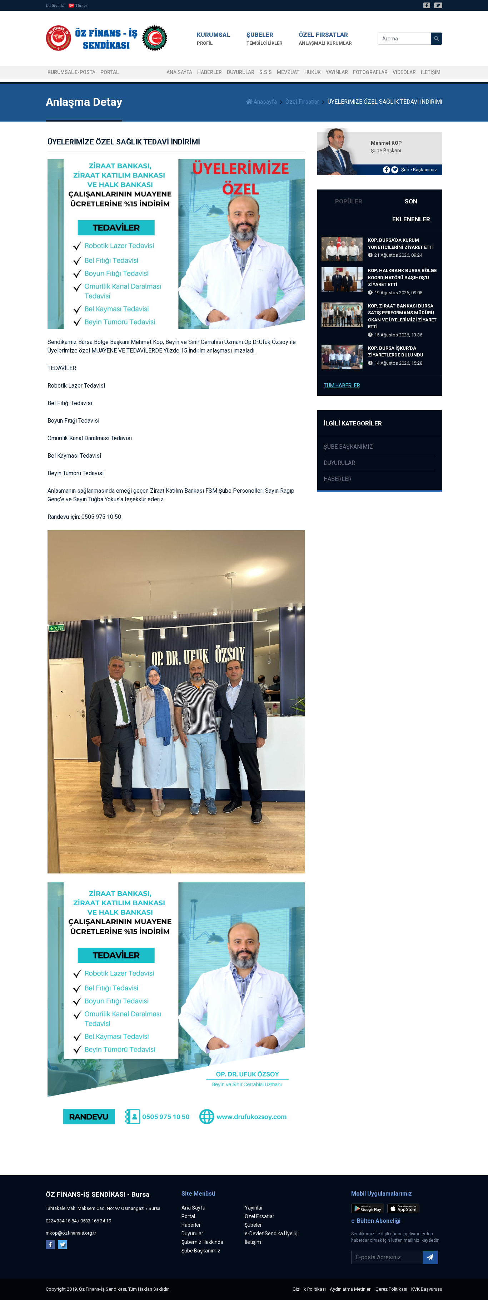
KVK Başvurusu (426, 1289)
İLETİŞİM (430, 72)
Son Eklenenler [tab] (411, 210)
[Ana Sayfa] (106, 38)
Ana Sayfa (179, 72)
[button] (213, 38)
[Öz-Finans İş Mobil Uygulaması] (368, 1209)
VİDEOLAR (404, 72)
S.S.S (265, 72)
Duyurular (240, 72)
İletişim (253, 1242)
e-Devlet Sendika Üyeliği (272, 1233)
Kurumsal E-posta (71, 72)
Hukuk (312, 72)
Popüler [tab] (348, 201)
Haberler (209, 72)
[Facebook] (426, 5)
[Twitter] (438, 5)
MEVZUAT (288, 72)
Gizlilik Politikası (309, 1289)
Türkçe (81, 5)
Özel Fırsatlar (302, 101)
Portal (188, 1216)
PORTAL (109, 72)
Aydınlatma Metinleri (351, 1289)
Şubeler (253, 1225)
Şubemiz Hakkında (202, 1242)
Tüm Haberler (342, 385)
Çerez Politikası (391, 1289)
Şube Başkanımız (419, 169)
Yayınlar (337, 72)
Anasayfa (265, 101)
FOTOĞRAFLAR (370, 72)
